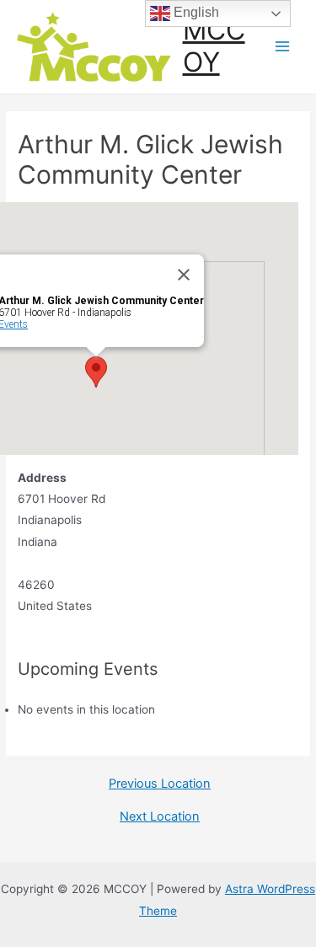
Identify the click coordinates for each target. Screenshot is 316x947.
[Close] (183, 274)
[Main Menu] (282, 46)
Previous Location (160, 784)
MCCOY (214, 45)
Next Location (160, 817)
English (194, 12)
